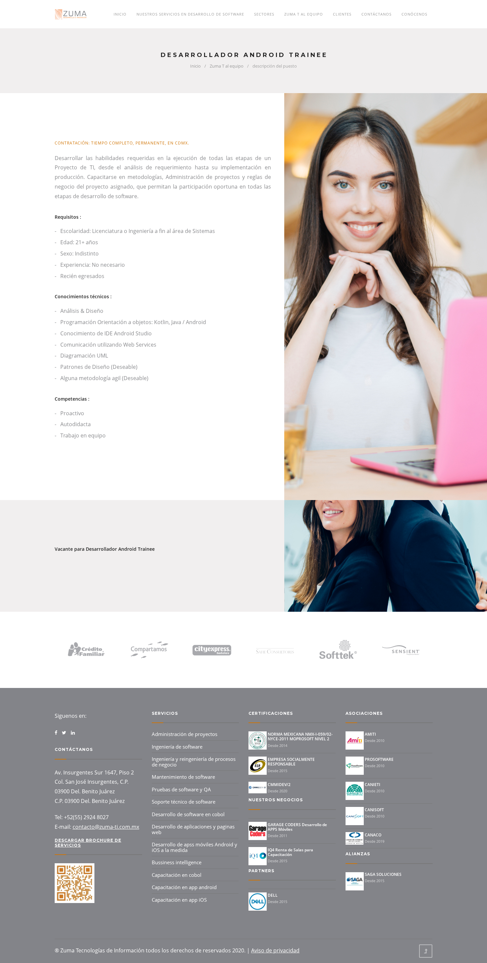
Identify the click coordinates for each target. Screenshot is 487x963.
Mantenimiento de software (183, 776)
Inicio (120, 14)
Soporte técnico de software (183, 801)
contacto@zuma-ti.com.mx (106, 826)
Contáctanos (376, 14)
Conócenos (414, 14)
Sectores (264, 14)
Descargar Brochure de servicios (88, 842)
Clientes (342, 14)
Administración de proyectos (184, 734)
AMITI (370, 734)
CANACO (373, 835)
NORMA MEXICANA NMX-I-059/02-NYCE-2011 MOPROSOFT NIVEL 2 (300, 736)
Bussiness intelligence (176, 862)
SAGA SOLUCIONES (383, 874)
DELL (273, 895)
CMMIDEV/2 (279, 784)
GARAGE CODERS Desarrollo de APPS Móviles (297, 827)
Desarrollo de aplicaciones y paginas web (193, 829)
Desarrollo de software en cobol (188, 814)
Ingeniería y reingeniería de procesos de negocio (194, 762)
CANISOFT (374, 810)
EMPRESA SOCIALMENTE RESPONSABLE (291, 762)
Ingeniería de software (177, 746)
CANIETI (372, 784)
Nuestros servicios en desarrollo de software (190, 14)
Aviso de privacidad (275, 950)
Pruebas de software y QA (181, 789)
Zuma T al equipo (303, 14)
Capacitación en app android (184, 887)
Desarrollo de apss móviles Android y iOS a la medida (194, 847)
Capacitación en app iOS (179, 899)
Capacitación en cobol (176, 875)
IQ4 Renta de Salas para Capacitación (290, 852)
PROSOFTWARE (379, 759)
